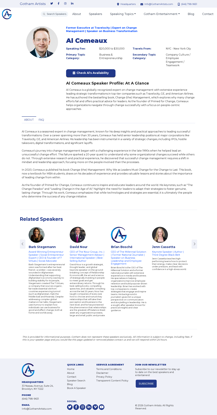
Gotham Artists (33, 4)
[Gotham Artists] (7, 14)
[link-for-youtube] (101, 407)
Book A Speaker (76, 388)
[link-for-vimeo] (95, 407)
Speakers (95, 14)
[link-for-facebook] (58, 3)
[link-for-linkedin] (72, 3)
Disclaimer (102, 373)
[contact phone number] (179, 4)
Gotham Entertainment (160, 14)
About (76, 14)
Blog (191, 14)
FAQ (41, 119)
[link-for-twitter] (51, 3)
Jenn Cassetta (163, 247)
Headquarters (128, 4)
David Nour (79, 247)
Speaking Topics (122, 14)
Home (71, 369)
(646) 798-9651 (189, 4)
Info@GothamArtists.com (158, 4)
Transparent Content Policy (112, 380)
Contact (208, 14)
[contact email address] (142, 4)
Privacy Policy (104, 376)
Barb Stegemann (42, 247)
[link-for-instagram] (65, 3)
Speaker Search (76, 380)
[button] (90, 73)
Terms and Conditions (109, 369)
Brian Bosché (121, 247)
